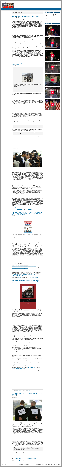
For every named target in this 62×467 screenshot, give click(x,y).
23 (32, 458)
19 (28, 458)
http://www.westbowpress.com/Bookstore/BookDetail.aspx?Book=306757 (24, 266)
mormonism (33, 277)
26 (35, 458)
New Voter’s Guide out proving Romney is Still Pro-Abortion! (25, 16)
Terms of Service (46, 464)
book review (29, 277)
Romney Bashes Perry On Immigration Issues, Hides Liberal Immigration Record (25, 63)
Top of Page (4, 464)
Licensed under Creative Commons (33, 464)
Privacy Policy (41, 464)
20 (29, 458)
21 (30, 458)
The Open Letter (16, 9)
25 (34, 458)
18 (27, 458)
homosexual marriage (31, 460)
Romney (36, 277)
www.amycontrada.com (31, 367)
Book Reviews (11, 9)
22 (31, 458)
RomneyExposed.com (9, 6)
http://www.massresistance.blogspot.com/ (18, 368)
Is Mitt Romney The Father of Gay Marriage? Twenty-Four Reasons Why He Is (27, 393)
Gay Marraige (30, 209)
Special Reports (4, 9)
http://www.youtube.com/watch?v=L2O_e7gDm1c (20, 268)
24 (33, 458)
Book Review (19, 277)
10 (20, 458)
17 (26, 458)
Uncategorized (19, 142)
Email (46, 18)
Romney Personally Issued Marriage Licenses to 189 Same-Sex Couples (26, 146)
